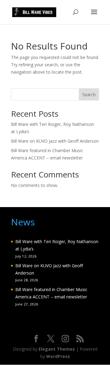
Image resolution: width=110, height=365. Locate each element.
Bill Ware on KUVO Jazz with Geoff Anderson (55, 141)
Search (89, 94)
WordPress (58, 356)
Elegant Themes (56, 349)
